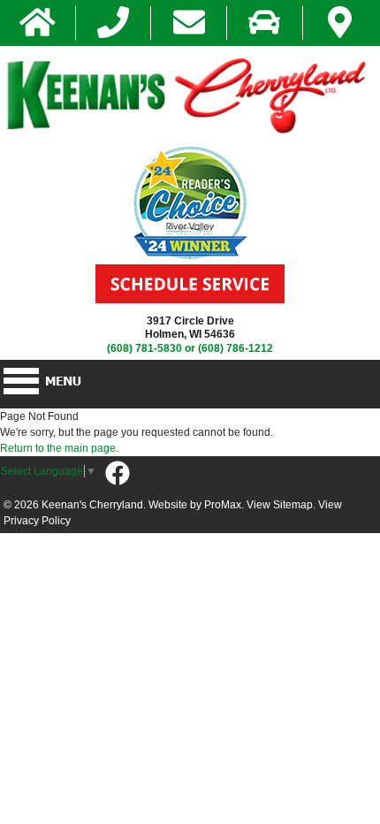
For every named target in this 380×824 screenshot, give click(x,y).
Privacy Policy (37, 521)
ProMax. (224, 505)
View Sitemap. (281, 505)
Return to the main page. (59, 448)
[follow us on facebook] (117, 474)
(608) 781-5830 (144, 348)
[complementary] (327, 771)
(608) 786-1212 (235, 348)
